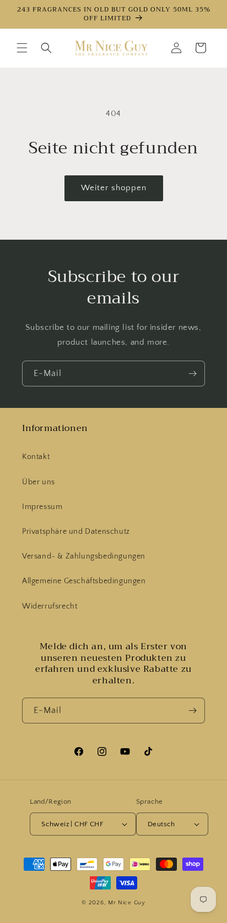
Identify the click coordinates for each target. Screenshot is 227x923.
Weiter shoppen (114, 187)
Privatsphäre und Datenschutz (76, 531)
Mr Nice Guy (126, 902)
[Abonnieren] (192, 373)
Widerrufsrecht (49, 606)
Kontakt (36, 456)
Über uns (38, 482)
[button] (22, 48)
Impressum (42, 506)
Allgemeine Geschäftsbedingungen (84, 581)
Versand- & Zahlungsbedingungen (83, 556)
